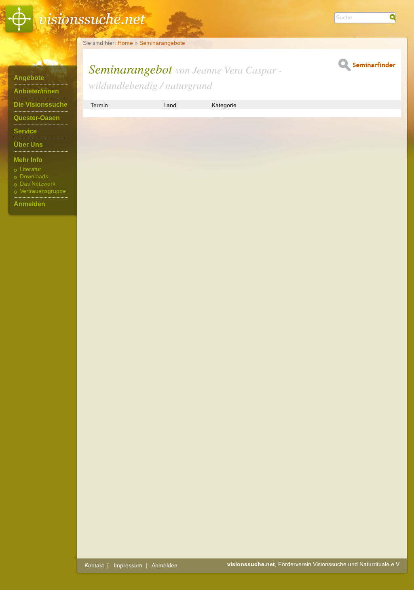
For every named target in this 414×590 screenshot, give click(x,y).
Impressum (128, 565)
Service (25, 131)
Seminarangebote (162, 43)
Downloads (34, 177)
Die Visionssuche (41, 105)
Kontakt (94, 565)
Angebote (29, 78)
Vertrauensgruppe (43, 191)
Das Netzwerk (37, 184)
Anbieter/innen (36, 91)
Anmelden (29, 204)
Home (125, 43)
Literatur (30, 169)
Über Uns (28, 145)
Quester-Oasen (37, 118)
